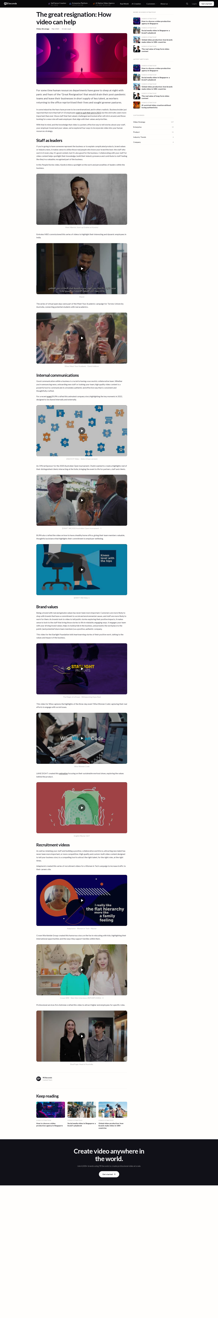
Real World (124, 4)
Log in (194, 4)
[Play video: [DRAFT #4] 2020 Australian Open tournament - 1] (81, 500)
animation (63, 773)
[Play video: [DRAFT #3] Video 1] (81, 569)
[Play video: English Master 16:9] (81, 807)
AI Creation (136, 4)
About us (164, 4)
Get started (206, 4)
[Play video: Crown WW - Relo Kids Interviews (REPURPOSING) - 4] (81, 969)
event (49, 396)
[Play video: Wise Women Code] (81, 738)
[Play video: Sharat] (81, 268)
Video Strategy (42, 29)
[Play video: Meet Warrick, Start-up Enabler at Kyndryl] (81, 199)
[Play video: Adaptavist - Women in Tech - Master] (81, 900)
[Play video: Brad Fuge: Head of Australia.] (81, 1036)
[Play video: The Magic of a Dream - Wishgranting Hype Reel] (81, 668)
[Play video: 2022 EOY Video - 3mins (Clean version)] (81, 430)
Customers (150, 4)
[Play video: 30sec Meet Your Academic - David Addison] (81, 338)
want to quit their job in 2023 (88, 112)
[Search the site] (187, 4)
